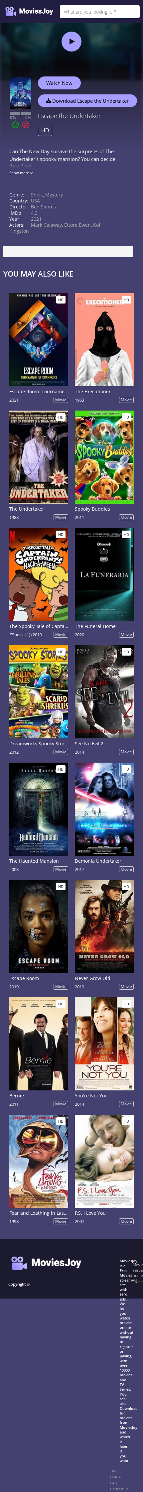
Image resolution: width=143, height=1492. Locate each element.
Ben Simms (43, 206)
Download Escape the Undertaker (90, 100)
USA (35, 200)
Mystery (54, 194)
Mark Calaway (46, 225)
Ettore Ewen (77, 225)
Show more (19, 172)
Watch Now (59, 82)
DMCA (115, 1476)
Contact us (119, 1488)
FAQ (113, 1482)
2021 (36, 219)
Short (37, 194)
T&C (113, 1470)
